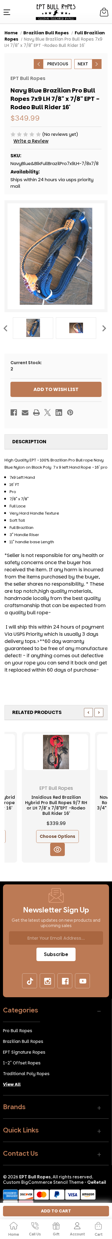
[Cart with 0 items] (104, 12)
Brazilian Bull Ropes (23, 1041)
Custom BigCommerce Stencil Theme (43, 1182)
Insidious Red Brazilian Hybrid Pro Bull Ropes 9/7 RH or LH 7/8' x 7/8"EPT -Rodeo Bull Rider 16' (56, 805)
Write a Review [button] (30, 141)
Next (104, 328)
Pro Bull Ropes (17, 1031)
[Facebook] (13, 412)
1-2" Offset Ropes (22, 1063)
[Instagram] (47, 981)
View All (12, 1084)
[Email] (25, 412)
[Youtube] (82, 981)
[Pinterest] (70, 412)
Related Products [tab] (37, 712)
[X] (47, 412)
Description (29, 441)
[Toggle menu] (6, 12)
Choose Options (57, 836)
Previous (5, 328)
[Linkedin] (59, 412)
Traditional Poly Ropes (26, 1074)
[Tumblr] (29, 981)
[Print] (36, 412)
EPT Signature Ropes (24, 1052)
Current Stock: (26, 366)
